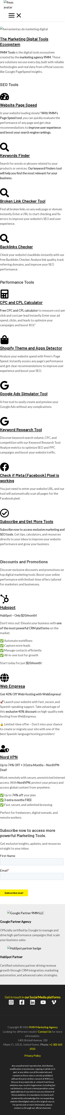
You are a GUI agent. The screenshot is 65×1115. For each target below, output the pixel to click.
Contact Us (44, 1031)
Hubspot (8, 607)
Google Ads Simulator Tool (23, 393)
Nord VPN (9, 756)
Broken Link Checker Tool (22, 200)
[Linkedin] (32, 1003)
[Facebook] (22, 1003)
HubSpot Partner (11, 957)
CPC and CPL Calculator (21, 302)
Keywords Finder (15, 155)
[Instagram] (11, 1003)
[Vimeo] (54, 1003)
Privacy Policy (32, 1055)
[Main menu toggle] (15, 16)
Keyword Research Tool (21, 429)
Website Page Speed (18, 104)
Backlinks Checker (16, 246)
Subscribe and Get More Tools (26, 521)
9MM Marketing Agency (43, 1027)
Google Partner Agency (15, 921)
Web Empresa (12, 686)
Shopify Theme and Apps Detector (31, 347)
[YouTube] (43, 1003)
